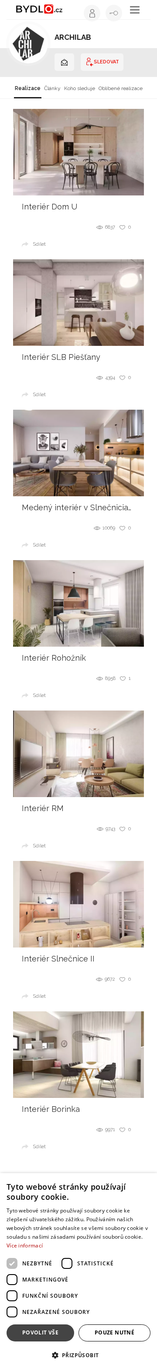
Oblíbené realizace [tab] (121, 88)
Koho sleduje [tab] (79, 88)
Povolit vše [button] (40, 1332)
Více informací (25, 1245)
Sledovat (106, 62)
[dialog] (78, 1271)
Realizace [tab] (28, 88)
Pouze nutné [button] (114, 1332)
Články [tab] (52, 88)
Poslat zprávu (64, 62)
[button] (78, 1355)
